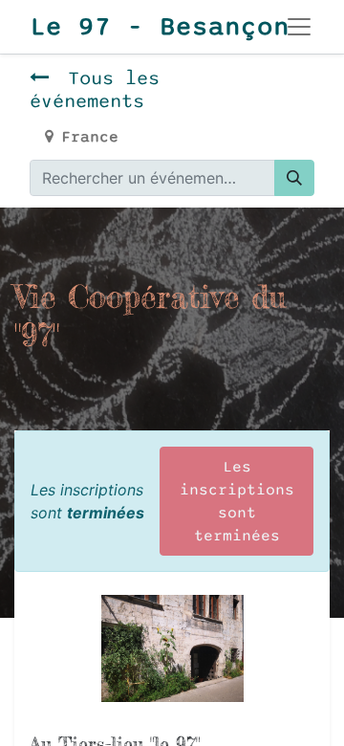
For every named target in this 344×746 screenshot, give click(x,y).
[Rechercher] (294, 178)
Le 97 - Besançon (137, 26)
